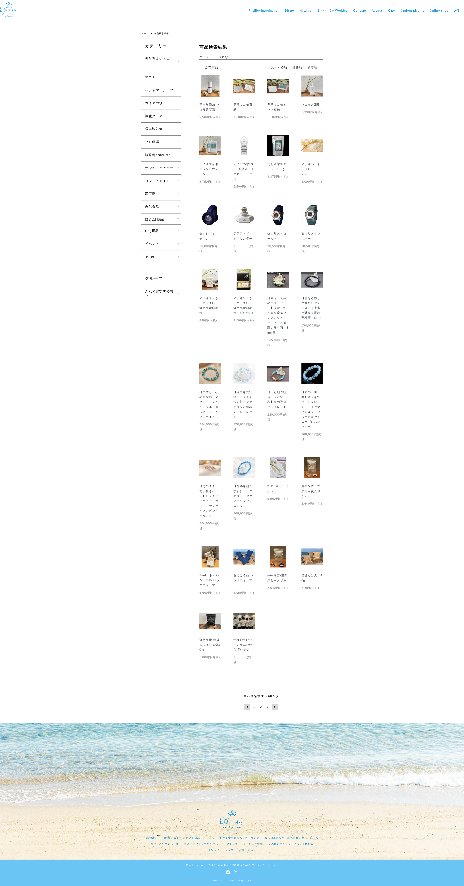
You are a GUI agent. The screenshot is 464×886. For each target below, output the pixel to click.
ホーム (145, 33)
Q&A (391, 10)
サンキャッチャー (159, 168)
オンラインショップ (220, 850)
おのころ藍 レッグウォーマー (243, 580)
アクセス (232, 844)
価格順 (297, 67)
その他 (150, 257)
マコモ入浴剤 (311, 104)
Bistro (289, 10)
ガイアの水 (154, 103)
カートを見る (209, 865)
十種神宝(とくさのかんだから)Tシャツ (243, 644)
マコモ (150, 77)
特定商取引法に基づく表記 (234, 865)
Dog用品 (152, 231)
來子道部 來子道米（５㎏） (311, 169)
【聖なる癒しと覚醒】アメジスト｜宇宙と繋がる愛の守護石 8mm (311, 308)
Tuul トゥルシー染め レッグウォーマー (209, 580)
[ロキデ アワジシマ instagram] (236, 873)
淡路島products (158, 155)
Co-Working (339, 10)
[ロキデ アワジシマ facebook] (228, 873)
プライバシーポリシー (265, 865)
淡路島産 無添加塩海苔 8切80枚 (209, 644)
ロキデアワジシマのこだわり (202, 844)
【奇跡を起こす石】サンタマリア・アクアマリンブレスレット (243, 496)
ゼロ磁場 (152, 142)
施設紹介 (151, 837)
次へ (275, 707)
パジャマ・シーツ (159, 90)
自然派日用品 (155, 219)
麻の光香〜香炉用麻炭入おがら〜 (311, 491)
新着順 (312, 67)
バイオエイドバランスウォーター (209, 169)
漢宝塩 (150, 194)
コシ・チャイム (157, 181)
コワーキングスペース (164, 844)
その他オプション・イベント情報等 (291, 844)
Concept (359, 10)
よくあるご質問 (253, 844)
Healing (306, 10)
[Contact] (456, 10)
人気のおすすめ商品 (159, 294)
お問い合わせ (247, 850)
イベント (152, 244)
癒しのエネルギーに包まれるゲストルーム (291, 837)
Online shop (439, 10)
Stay (320, 10)
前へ (247, 707)
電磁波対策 (154, 129)
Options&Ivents (412, 10)
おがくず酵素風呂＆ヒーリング (239, 837)
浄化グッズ (154, 116)
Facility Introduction (264, 10)
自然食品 (152, 207)
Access (377, 10)
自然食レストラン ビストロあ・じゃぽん (188, 837)
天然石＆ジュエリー (159, 61)
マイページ (192, 865)
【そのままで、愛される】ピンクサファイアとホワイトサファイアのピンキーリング (209, 501)
